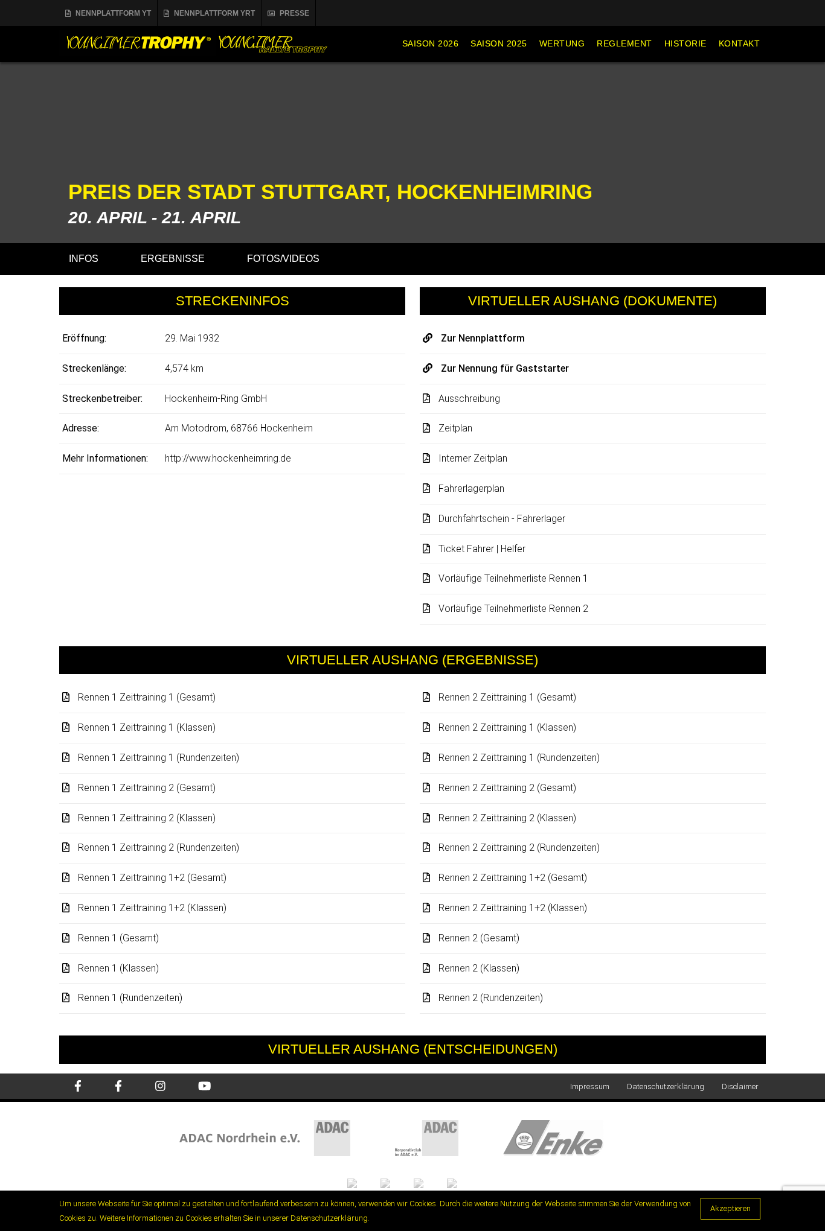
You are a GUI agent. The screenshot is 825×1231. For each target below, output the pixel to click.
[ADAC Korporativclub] (449, 1138)
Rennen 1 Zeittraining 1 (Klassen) (147, 727)
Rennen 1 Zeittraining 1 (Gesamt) (147, 697)
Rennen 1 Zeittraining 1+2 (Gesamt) (152, 877)
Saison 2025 (498, 43)
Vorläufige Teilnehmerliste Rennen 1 (513, 578)
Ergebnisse (173, 258)
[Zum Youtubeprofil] (204, 1087)
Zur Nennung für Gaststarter (505, 368)
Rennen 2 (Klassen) (478, 968)
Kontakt (739, 43)
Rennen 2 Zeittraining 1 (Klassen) (507, 727)
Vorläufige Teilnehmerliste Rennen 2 (513, 608)
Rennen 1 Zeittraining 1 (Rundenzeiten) (158, 757)
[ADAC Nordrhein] (286, 1138)
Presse (294, 13)
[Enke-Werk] (574, 1138)
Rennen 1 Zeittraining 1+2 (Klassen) (152, 908)
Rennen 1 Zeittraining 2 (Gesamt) (147, 788)
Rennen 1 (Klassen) (118, 968)
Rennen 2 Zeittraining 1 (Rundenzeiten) (519, 757)
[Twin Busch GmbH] (397, 1182)
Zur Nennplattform (483, 338)
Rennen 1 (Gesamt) (118, 938)
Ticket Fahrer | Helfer (481, 549)
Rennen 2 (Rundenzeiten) (490, 998)
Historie (685, 43)
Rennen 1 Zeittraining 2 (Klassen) (147, 818)
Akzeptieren (730, 1208)
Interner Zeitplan (472, 458)
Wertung (562, 43)
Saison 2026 (430, 43)
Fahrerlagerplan (471, 488)
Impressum (589, 1086)
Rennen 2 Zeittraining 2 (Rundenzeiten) (519, 847)
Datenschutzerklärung (665, 1086)
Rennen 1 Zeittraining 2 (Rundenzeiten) (158, 847)
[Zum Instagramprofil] (160, 1087)
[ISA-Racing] (363, 1182)
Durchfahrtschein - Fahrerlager (501, 518)
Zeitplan (455, 428)
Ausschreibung (469, 398)
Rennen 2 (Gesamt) (478, 938)
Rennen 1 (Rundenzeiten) (130, 998)
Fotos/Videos (283, 258)
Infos (83, 258)
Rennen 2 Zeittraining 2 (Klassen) (507, 818)
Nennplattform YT (113, 13)
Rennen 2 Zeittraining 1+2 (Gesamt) (512, 877)
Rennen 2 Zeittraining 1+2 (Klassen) (512, 908)
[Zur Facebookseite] (78, 1087)
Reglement (624, 43)
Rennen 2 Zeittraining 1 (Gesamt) (507, 697)
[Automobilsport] (430, 1182)
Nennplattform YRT (214, 13)
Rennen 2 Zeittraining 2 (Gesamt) (507, 788)
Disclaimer (740, 1086)
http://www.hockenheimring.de (228, 458)
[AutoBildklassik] (462, 1182)
